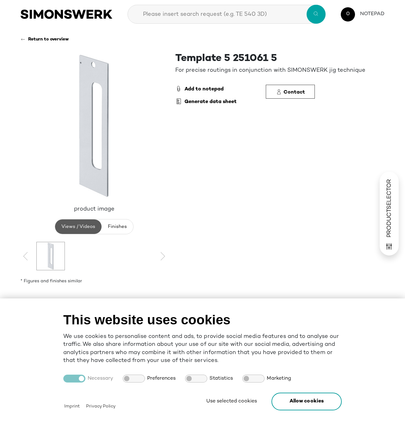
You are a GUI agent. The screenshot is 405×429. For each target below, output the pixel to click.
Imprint (72, 406)
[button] (306, 401)
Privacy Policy (100, 406)
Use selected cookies (231, 401)
